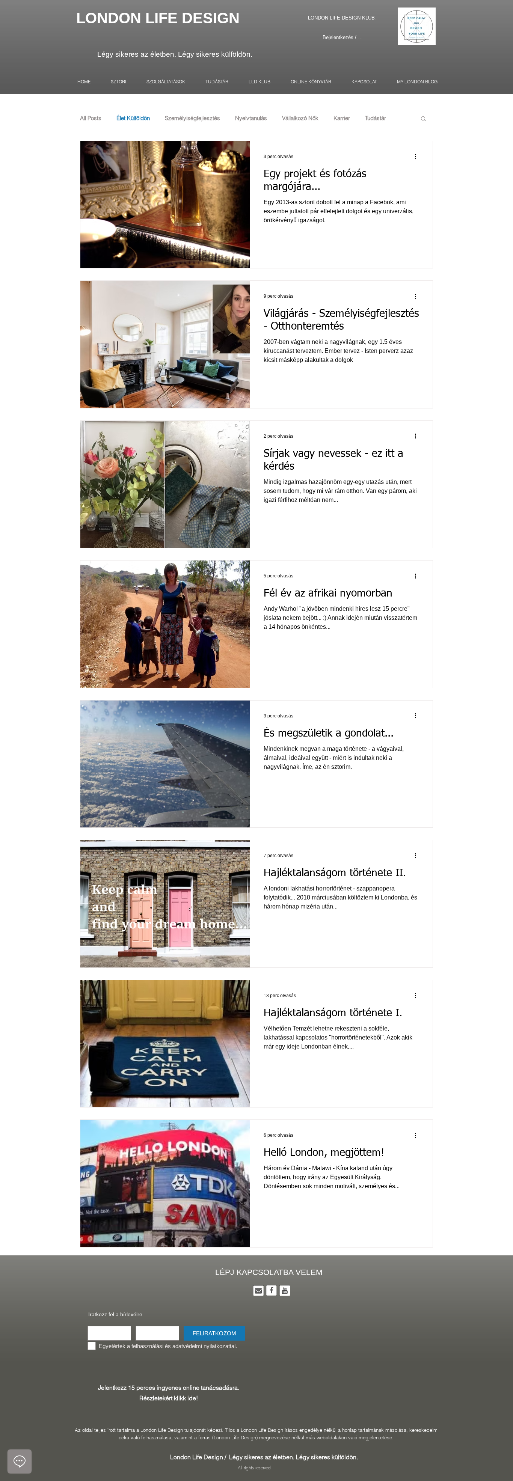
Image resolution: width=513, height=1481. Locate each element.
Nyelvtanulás (251, 118)
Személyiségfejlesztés (192, 118)
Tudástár (375, 118)
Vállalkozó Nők (300, 118)
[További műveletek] (417, 156)
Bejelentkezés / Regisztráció (343, 37)
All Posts (90, 118)
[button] (423, 119)
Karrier (341, 118)
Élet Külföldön (133, 118)
